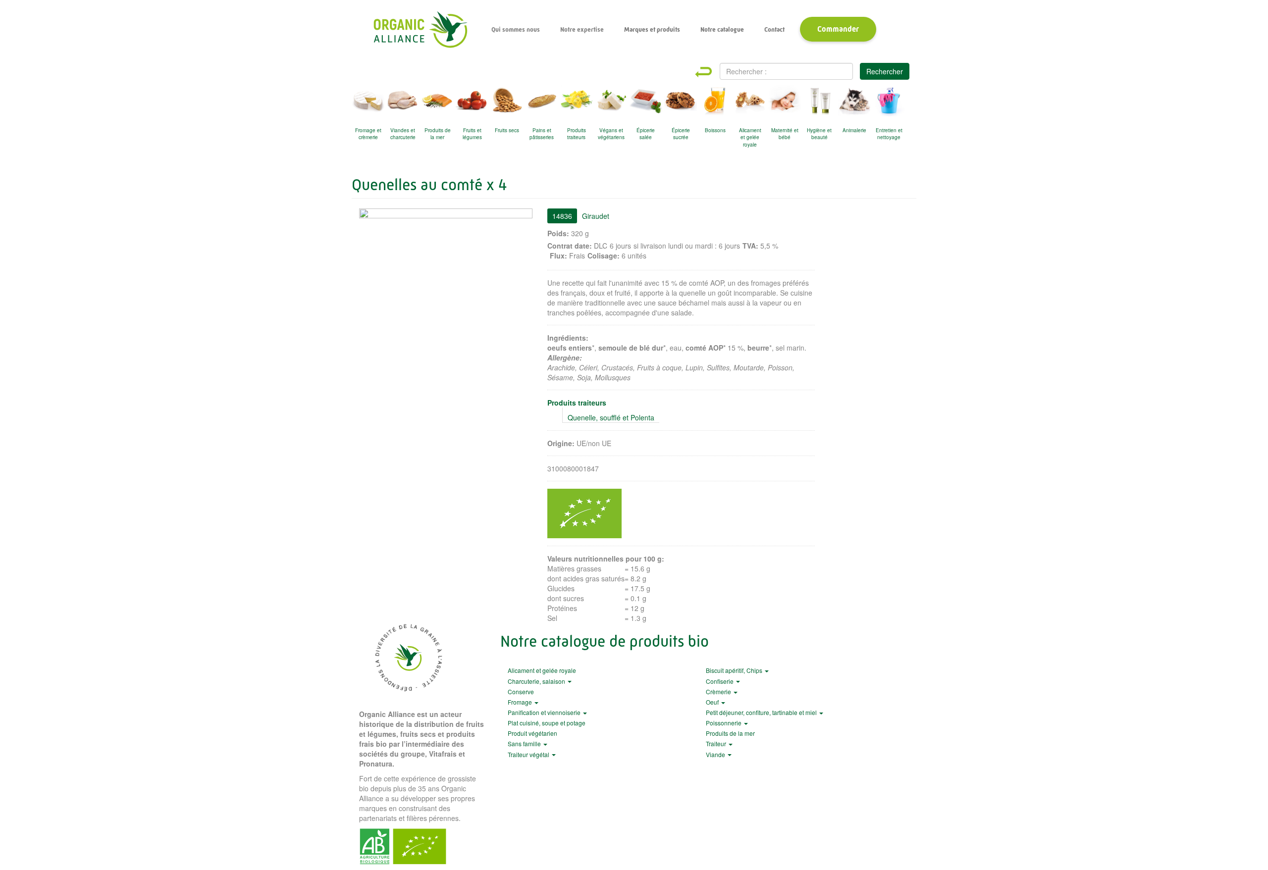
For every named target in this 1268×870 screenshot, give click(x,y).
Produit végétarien (532, 733)
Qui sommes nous (515, 29)
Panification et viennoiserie (545, 712)
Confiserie (720, 681)
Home (712, 72)
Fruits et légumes (472, 134)
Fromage (520, 702)
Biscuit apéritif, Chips (735, 670)
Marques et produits (652, 29)
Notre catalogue (722, 29)
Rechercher (884, 71)
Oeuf (713, 702)
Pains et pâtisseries (541, 134)
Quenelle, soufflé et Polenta (611, 417)
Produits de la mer (437, 134)
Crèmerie (719, 691)
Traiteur (717, 743)
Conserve (521, 691)
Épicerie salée (645, 134)
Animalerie (854, 130)
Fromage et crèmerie (368, 134)
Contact (774, 29)
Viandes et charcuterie (403, 134)
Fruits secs (507, 130)
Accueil (420, 29)
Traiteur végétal (529, 754)
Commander (838, 29)
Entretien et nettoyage (889, 134)
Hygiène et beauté (819, 134)
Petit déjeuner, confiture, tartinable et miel (762, 712)
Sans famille (525, 743)
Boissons (715, 130)
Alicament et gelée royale (750, 135)
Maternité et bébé (784, 134)
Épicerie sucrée (681, 134)
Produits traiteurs (576, 134)
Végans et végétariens (611, 134)
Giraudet (595, 216)
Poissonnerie (724, 722)
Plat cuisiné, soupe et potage (546, 722)
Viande (716, 754)
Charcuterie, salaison (537, 681)
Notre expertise (582, 29)
